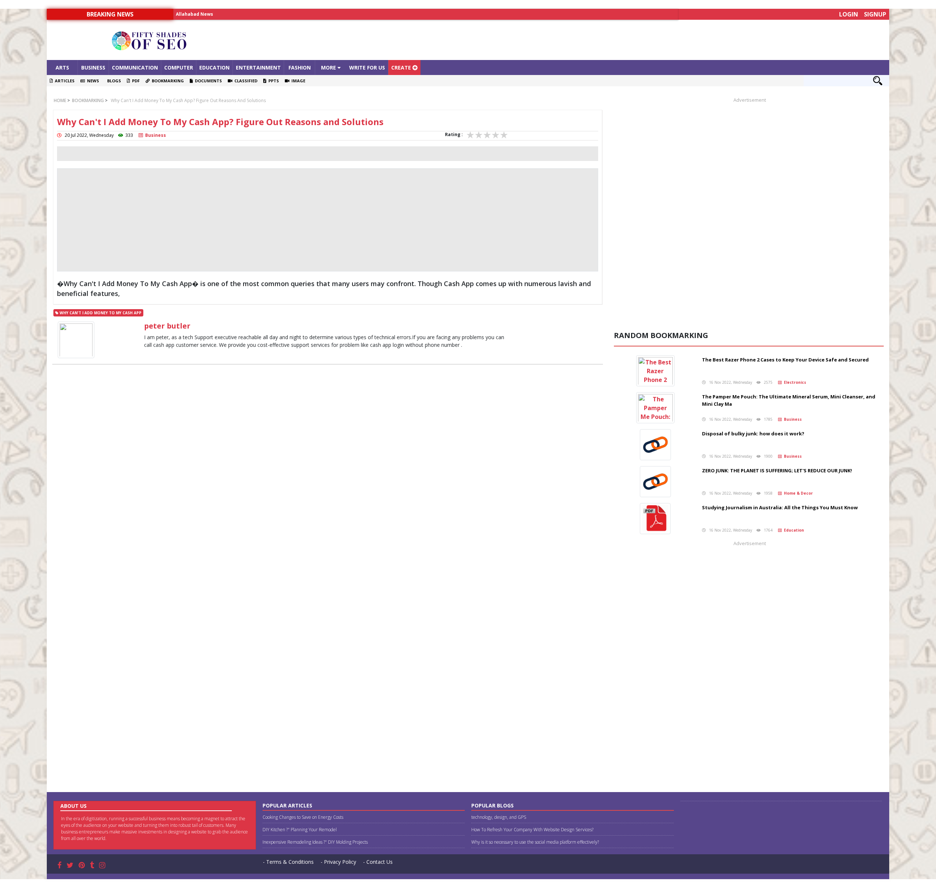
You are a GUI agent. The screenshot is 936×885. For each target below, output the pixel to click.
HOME (60, 100)
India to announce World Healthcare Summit (227, 14)
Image (297, 80)
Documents (207, 80)
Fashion (299, 67)
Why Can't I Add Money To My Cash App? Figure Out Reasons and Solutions (188, 100)
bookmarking (87, 100)
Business (93, 67)
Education (214, 67)
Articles (64, 80)
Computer (178, 67)
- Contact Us (378, 861)
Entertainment (258, 67)
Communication (135, 67)
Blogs (113, 80)
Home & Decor (797, 493)
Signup (875, 14)
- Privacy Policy (338, 861)
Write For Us (367, 67)
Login (848, 14)
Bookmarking (167, 80)
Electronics (794, 382)
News (92, 80)
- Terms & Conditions (288, 861)
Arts (62, 67)
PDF (135, 80)
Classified (244, 80)
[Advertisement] (573, 39)
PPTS (272, 80)
